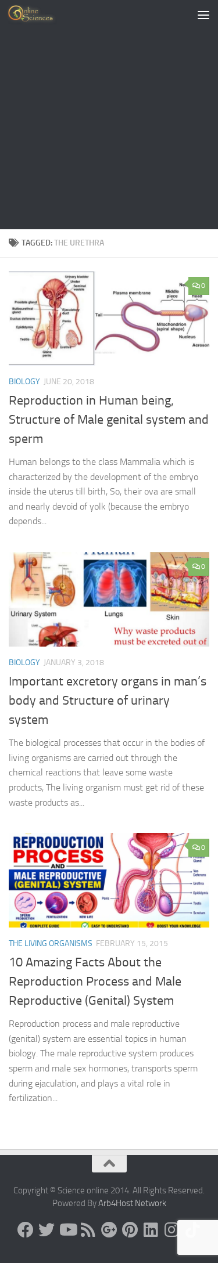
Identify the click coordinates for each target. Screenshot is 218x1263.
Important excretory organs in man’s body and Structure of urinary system (107, 700)
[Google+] (109, 1230)
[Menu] (203, 14)
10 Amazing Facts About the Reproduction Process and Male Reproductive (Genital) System (95, 981)
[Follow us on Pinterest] (130, 1230)
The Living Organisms (50, 943)
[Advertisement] (109, 114)
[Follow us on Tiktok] (193, 1230)
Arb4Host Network (132, 1203)
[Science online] (25, 1230)
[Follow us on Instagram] (172, 1230)
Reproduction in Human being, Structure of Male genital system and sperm (109, 419)
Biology (24, 382)
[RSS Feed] (88, 1230)
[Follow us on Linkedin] (151, 1230)
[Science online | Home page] (40, 14)
